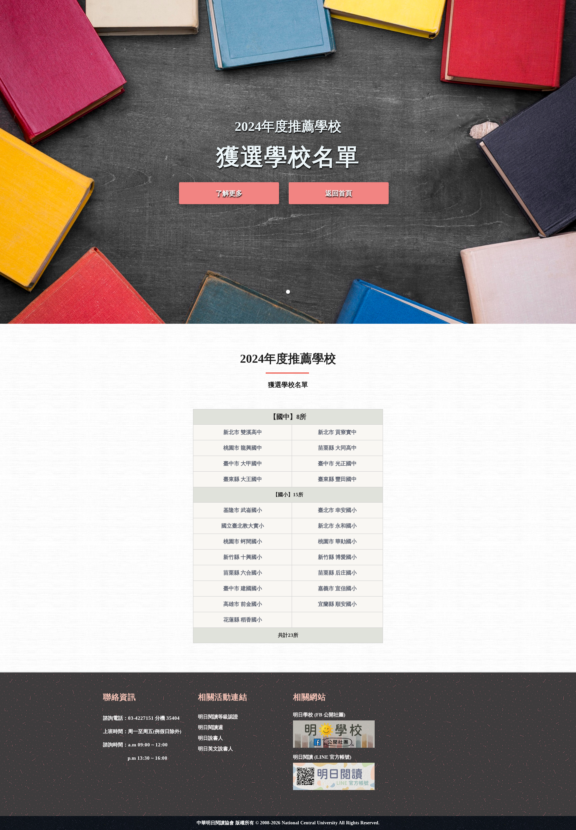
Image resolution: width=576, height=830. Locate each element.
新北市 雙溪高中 (242, 432)
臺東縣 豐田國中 (337, 479)
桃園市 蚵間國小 (242, 541)
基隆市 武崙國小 (242, 510)
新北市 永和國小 (337, 526)
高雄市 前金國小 (242, 604)
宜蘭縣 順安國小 (337, 604)
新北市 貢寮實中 (337, 432)
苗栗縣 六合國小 (242, 573)
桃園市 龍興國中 (242, 448)
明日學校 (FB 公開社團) (319, 714)
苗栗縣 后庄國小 (337, 573)
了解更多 (229, 193)
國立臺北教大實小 (242, 526)
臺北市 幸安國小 (337, 510)
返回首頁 (338, 193)
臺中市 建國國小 (242, 588)
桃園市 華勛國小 (337, 541)
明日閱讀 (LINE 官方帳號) (322, 757)
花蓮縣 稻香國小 (242, 619)
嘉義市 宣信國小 (337, 588)
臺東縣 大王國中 (242, 479)
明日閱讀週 (210, 727)
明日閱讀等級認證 (218, 716)
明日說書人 (210, 738)
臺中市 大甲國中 (242, 463)
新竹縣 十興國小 (242, 557)
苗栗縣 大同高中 (337, 448)
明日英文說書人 (215, 748)
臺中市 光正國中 (337, 463)
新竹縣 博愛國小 (337, 557)
